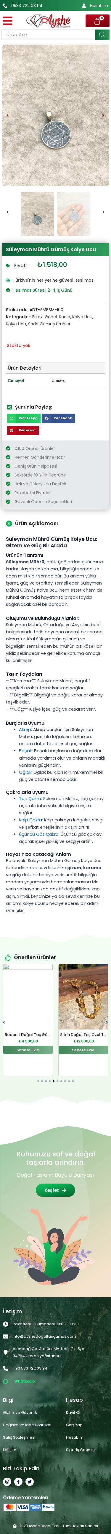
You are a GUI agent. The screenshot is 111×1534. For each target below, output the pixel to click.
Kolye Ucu (82, 317)
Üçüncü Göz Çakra (39, 834)
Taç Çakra (30, 799)
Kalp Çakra (30, 820)
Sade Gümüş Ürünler (49, 324)
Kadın (64, 317)
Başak (25, 751)
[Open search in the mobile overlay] (55, 35)
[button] (7, 115)
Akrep (25, 729)
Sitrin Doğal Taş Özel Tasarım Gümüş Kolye (47, 1034)
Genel (51, 317)
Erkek (37, 317)
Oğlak (25, 772)
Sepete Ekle (28, 1050)
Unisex (58, 381)
